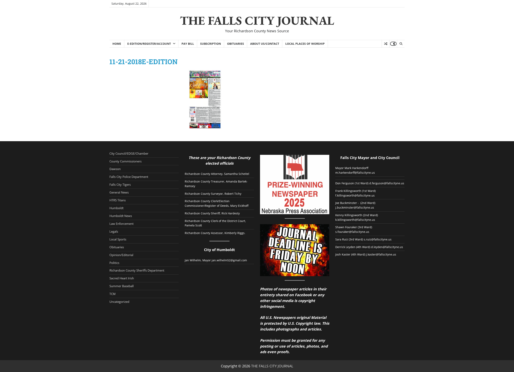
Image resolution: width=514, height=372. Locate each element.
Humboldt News (120, 216)
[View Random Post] (385, 44)
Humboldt (116, 208)
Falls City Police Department (128, 177)
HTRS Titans (117, 200)
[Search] (401, 44)
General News (119, 192)
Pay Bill (188, 44)
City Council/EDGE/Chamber (128, 153)
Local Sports (117, 239)
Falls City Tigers (120, 184)
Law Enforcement (121, 224)
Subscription (210, 44)
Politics (114, 263)
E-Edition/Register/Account (149, 44)
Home (116, 44)
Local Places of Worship (305, 44)
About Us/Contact (264, 44)
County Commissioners (125, 161)
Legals (113, 231)
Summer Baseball (121, 286)
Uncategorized (119, 302)
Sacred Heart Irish (121, 278)
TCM (112, 294)
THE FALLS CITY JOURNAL (257, 20)
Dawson (115, 169)
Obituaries (235, 44)
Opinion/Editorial (121, 255)
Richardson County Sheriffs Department (136, 270)
